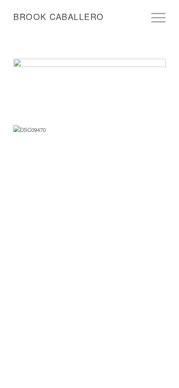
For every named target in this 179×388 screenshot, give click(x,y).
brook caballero (58, 16)
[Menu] (154, 17)
